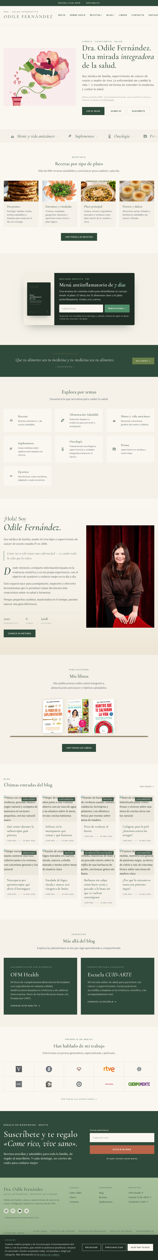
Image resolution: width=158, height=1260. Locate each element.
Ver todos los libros (79, 748)
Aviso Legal (40, 1231)
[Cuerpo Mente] (139, 1084)
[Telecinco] (49, 1069)
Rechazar (91, 1247)
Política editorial (121, 1231)
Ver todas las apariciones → (79, 1099)
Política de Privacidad (92, 1231)
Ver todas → (147, 786)
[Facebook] (12, 1210)
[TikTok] (26, 1210)
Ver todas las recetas (79, 237)
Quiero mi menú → (117, 308)
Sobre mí (116, 111)
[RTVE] (109, 1069)
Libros (123, 15)
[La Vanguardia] (19, 1069)
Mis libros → (143, 361)
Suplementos (105, 1201)
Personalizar (114, 1247)
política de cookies (49, 1254)
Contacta (137, 15)
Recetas (96, 15)
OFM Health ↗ (136, 1192)
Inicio (62, 15)
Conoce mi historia (19, 633)
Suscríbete (138, 111)
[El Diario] (79, 1084)
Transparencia (145, 1231)
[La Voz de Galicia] (109, 1084)
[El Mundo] (139, 1069)
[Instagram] (6, 1210)
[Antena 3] (79, 1069)
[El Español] (49, 1084)
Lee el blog (93, 111)
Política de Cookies (63, 1231)
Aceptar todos (140, 1247)
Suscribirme (122, 1149)
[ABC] (19, 1084)
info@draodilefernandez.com (22, 1218)
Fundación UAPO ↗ (138, 1201)
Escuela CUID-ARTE (69, 3)
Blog (110, 15)
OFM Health (93, 3)
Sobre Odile (78, 15)
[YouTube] (19, 1210)
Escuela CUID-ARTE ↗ (140, 1197)
